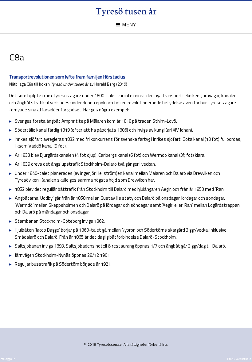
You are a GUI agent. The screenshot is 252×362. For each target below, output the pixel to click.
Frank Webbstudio (239, 358)
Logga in (9, 358)
